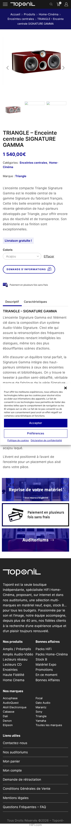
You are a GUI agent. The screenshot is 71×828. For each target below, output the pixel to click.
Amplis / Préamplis (17, 649)
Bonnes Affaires (48, 680)
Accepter (35, 423)
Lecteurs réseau (15, 659)
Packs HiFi (43, 649)
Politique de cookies (18, 440)
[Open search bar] (52, 4)
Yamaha (41, 720)
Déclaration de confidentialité (46, 440)
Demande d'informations (26, 269)
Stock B (41, 659)
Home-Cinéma (48, 14)
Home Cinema (13, 680)
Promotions (44, 670)
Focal (39, 698)
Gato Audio (43, 702)
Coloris (7, 250)
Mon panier (11, 761)
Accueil (15, 14)
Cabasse (8, 711)
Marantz (41, 707)
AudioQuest (11, 702)
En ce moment (46, 675)
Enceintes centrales (21, 19)
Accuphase (10, 698)
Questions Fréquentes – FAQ (24, 807)
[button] (65, 388)
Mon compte (12, 770)
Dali (5, 716)
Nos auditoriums (15, 752)
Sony (39, 711)
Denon (7, 720)
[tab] (12, 301)
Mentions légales (16, 798)
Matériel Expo (46, 664)
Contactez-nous (15, 743)
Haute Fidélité (13, 675)
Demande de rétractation (22, 779)
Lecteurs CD (12, 664)
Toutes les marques (49, 725)
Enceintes (10, 670)
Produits (29, 14)
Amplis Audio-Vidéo (18, 654)
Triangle (20, 176)
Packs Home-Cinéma (52, 654)
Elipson (8, 725)
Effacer (49, 256)
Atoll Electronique (15, 707)
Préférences (35, 433)
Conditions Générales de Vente (26, 788)
